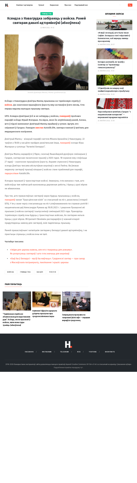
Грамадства (47, 14)
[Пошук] (122, 5)
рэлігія (52, 272)
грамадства (25, 272)
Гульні (41, 5)
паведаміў (65, 116)
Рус (130, 5)
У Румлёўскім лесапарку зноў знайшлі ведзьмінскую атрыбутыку (113, 89)
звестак (39, 127)
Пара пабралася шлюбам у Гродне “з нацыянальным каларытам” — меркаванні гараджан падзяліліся (114, 115)
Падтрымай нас (81, 5)
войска (8, 105)
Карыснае (54, 5)
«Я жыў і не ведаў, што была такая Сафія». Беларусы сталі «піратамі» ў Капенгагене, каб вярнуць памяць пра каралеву (114, 37)
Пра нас (67, 5)
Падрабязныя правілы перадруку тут (68, 367)
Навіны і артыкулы (24, 5)
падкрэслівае (12, 173)
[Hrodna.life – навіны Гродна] (7, 5)
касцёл (40, 272)
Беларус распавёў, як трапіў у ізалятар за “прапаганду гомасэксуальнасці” (111, 65)
